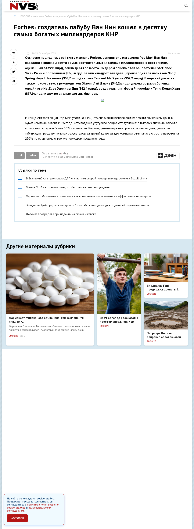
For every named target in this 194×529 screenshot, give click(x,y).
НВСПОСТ (25, 16)
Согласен (17, 518)
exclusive (38, 16)
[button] (168, 156)
